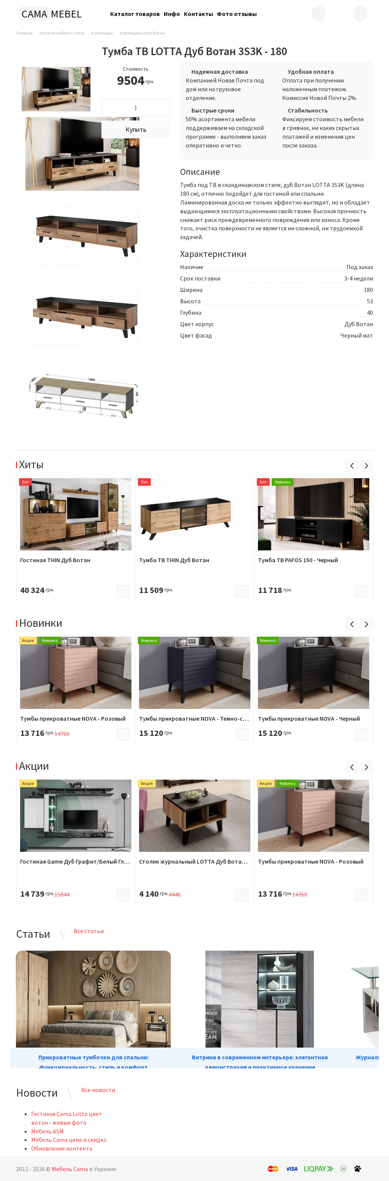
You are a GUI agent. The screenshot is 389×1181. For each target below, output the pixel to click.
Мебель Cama (70, 1169)
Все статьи (89, 931)
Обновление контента (61, 1148)
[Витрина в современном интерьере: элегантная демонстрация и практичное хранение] (259, 1006)
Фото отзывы (237, 13)
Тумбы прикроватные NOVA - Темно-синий (197, 718)
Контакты (198, 13)
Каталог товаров (135, 13)
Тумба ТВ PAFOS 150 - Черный (298, 560)
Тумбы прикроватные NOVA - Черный (309, 718)
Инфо (172, 13)
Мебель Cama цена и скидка (68, 1139)
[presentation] (352, 465)
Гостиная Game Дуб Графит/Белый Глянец (78, 861)
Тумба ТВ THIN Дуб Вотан (174, 560)
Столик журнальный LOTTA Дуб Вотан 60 (195, 861)
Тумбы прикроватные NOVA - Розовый (73, 718)
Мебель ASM (47, 1131)
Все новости (98, 1090)
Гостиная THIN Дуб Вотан (55, 560)
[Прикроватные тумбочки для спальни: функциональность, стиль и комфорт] (93, 1006)
